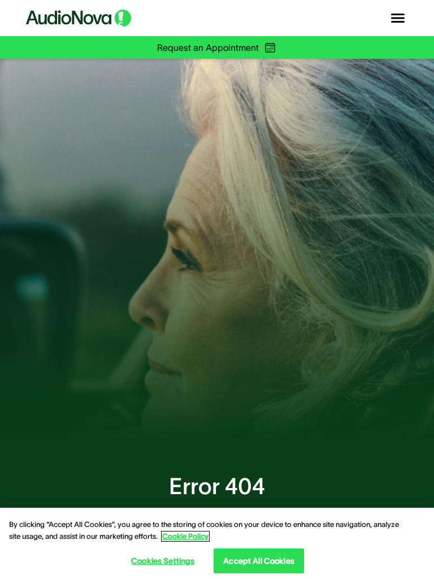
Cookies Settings (162, 560)
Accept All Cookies (258, 560)
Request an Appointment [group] (208, 47)
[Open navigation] (398, 18)
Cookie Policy (185, 536)
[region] (217, 543)
